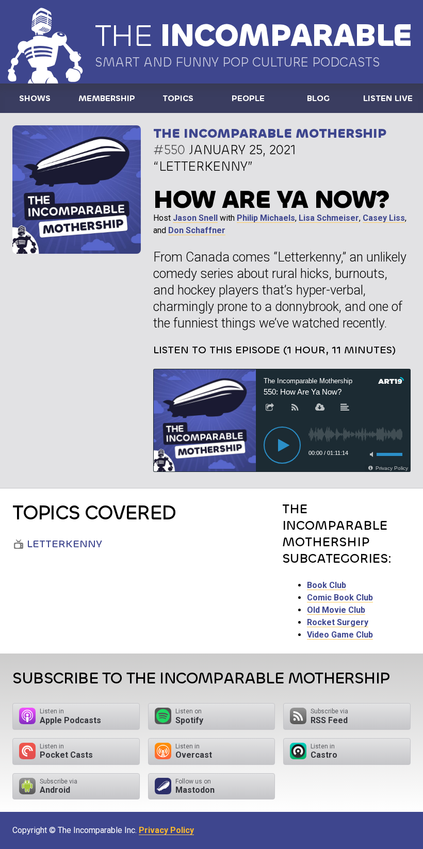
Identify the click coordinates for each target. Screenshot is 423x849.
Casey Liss (384, 218)
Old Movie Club (336, 610)
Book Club (326, 585)
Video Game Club (340, 635)
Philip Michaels (266, 218)
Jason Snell (195, 218)
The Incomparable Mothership (269, 133)
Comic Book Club (340, 597)
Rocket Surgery (337, 622)
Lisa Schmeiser (329, 218)
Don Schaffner (196, 230)
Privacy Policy (166, 830)
